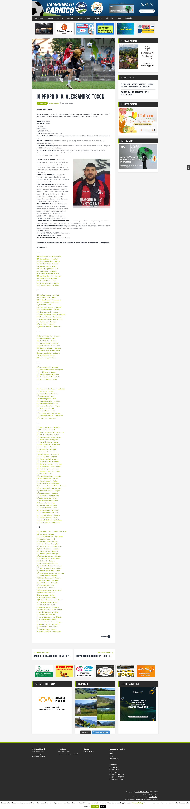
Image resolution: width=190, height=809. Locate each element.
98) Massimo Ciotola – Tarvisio (48, 375)
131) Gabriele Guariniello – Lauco (48, 274)
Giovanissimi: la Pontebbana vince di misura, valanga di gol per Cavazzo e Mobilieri (137, 85)
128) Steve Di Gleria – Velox (46, 281)
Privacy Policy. (137, 803)
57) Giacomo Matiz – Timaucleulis (49, 488)
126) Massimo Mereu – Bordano (48, 286)
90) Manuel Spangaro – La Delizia (48, 401)
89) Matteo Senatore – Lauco (47, 403)
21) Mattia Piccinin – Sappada (47, 583)
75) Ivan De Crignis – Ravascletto (48, 445)
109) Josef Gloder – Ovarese (47, 341)
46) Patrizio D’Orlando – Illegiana (48, 515)
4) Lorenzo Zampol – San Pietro (48, 624)
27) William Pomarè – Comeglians (49, 568)
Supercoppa (113, 772)
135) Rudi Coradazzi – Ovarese (47, 264)
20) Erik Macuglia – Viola (45, 585)
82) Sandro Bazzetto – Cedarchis (48, 427)
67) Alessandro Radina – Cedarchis (49, 464)
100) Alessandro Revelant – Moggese (50, 370)
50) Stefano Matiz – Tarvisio (47, 505)
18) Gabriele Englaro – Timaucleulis (49, 590)
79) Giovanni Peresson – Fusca (48, 435)
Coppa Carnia (114, 769)
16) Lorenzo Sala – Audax (45, 595)
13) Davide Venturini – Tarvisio (47, 602)
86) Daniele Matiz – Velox (46, 411)
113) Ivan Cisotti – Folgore (45, 324)
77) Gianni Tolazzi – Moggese (47, 440)
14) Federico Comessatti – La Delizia (49, 600)
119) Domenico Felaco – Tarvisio (48, 310)
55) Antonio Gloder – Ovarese (47, 493)
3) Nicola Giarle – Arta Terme (47, 627)
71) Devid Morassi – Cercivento (48, 454)
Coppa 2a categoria (116, 774)
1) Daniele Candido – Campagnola (49, 632)
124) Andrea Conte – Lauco (46, 297)
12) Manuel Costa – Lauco (46, 605)
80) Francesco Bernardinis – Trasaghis (50, 432)
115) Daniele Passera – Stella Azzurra (49, 319)
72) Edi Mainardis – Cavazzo (47, 452)
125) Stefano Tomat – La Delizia (48, 295)
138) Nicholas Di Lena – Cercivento (49, 257)
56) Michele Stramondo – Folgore (48, 491)
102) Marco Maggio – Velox (46, 358)
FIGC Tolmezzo (89, 751)
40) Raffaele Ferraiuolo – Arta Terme (50, 537)
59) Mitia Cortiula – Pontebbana (48, 483)
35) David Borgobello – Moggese (48, 549)
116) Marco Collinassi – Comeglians (49, 317)
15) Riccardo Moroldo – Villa (46, 597)
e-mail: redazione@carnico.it (68, 754)
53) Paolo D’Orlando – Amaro (47, 498)
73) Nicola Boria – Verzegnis (46, 449)
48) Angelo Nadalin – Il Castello (48, 510)
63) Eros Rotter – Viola (44, 474)
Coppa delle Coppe (116, 779)
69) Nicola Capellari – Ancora (47, 459)
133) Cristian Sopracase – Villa (47, 269)
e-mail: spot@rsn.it (38, 754)
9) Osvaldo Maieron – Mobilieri (47, 612)
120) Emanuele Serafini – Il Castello (49, 307)
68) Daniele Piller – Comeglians (48, 462)
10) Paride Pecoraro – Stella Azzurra (49, 610)
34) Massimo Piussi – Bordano (47, 551)
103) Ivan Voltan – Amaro (45, 355)
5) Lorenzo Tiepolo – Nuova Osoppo (49, 622)
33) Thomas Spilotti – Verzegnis (48, 554)
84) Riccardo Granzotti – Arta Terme (50, 416)
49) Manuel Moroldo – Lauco (47, 508)
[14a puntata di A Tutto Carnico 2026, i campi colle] (95, 708)
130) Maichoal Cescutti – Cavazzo (49, 276)
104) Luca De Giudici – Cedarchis (48, 353)
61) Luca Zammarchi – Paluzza (47, 479)
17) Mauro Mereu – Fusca (45, 593)
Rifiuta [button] (103, 806)
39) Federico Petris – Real (46, 539)
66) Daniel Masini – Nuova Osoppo (49, 466)
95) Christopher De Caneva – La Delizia (51, 389)
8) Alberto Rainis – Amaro (46, 615)
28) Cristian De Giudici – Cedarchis (49, 566)
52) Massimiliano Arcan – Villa (47, 500)
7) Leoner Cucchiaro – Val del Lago (49, 617)
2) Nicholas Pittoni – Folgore (47, 629)
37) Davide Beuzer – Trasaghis (47, 544)
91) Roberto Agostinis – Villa (46, 399)
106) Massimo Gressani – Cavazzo (49, 348)
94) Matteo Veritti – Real (45, 391)
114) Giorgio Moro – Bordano (46, 322)
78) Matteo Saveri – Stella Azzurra (49, 437)
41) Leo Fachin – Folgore (45, 534)
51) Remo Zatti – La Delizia (46, 503)
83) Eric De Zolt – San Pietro (46, 418)
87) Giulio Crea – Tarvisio (46, 408)
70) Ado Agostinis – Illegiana (47, 457)
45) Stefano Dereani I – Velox (47, 518)
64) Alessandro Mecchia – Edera (48, 471)
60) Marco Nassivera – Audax (47, 481)
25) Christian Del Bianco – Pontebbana (50, 573)
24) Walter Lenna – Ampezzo (47, 576)
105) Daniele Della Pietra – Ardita (48, 351)
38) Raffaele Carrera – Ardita (47, 541)
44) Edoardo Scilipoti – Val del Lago (49, 520)
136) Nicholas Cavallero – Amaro (48, 261)
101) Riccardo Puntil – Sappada (47, 367)
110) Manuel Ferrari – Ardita (46, 338)
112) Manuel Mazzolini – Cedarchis (48, 327)
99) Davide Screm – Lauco (46, 372)
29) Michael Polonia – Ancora (47, 563)
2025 (111, 751)
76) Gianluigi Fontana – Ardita (47, 442)
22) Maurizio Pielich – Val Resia (47, 580)
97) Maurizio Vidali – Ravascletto (48, 377)
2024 (111, 754)
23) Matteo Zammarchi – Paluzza (48, 578)
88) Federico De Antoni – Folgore (48, 406)
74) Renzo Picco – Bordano (46, 447)
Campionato (114, 767)
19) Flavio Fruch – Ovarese (46, 588)
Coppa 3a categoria (116, 777)
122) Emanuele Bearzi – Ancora (47, 302)
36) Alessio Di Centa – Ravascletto (49, 546)
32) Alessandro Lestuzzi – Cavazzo (49, 556)
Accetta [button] (95, 806)
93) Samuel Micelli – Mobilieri (47, 394)
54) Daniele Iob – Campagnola (48, 496)
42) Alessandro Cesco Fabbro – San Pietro (52, 532)
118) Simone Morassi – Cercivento (48, 312)
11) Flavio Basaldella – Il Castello (48, 607)
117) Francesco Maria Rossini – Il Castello (51, 315)
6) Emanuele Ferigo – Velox (46, 619)
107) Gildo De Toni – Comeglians (48, 346)
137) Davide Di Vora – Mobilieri (47, 259)
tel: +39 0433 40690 (39, 756)
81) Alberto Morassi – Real (46, 430)
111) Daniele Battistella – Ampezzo (48, 336)
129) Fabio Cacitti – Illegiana (47, 278)
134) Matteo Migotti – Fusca (47, 266)
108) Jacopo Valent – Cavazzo (47, 343)
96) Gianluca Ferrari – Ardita (47, 379)
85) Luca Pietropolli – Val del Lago (48, 413)
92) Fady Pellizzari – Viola (45, 396)
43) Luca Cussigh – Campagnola (48, 522)
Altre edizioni (114, 759)
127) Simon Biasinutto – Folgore (48, 283)
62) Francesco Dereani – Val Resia (49, 476)
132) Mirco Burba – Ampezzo (47, 271)
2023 (111, 756)
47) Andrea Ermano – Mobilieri (47, 513)
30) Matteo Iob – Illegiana (46, 561)
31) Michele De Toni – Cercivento (48, 558)
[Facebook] (108, 636)
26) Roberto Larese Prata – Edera (48, 571)
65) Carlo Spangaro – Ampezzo (48, 469)
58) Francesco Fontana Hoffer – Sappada (51, 486)
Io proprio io (42, 103)
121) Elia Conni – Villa (44, 305)
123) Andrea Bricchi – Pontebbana (49, 300)
